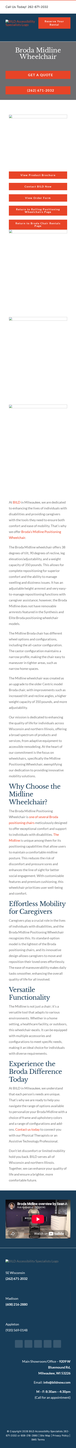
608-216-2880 (29, 1435)
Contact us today (27, 1129)
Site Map (45, 1435)
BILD (16, 502)
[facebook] (19, 1344)
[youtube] (57, 1344)
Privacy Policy (61, 1435)
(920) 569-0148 (16, 1330)
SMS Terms (38, 1439)
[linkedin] (38, 1344)
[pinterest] (47, 1344)
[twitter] (28, 1344)
